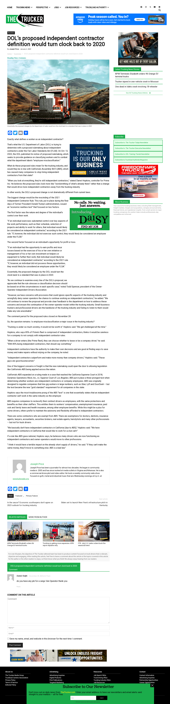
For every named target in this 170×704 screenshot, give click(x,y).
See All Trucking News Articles (137, 93)
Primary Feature (32, 496)
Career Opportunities (147, 682)
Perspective (42, 7)
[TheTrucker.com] (23, 19)
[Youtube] (154, 7)
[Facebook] (140, 7)
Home (9, 7)
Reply (18, 586)
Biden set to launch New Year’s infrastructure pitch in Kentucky (84, 503)
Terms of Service (11, 682)
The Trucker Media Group (14, 675)
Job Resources (72, 7)
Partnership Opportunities (148, 680)
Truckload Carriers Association (16, 678)
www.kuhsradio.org (21, 479)
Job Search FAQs (100, 675)
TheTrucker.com (68, 692)
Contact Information (146, 675)
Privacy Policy (10, 680)
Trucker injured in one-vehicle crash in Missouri (137, 81)
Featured (18, 496)
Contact (142, 672)
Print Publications (56, 680)
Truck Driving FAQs (100, 678)
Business (11, 33)
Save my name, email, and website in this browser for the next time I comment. (46, 638)
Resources (98, 672)
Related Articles (17, 517)
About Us (9, 672)
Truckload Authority (96, 7)
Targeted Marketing (57, 682)
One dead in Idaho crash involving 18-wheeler (136, 86)
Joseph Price (14, 49)
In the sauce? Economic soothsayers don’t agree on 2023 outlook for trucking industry (30, 503)
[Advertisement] (90, 263)
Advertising (54, 672)
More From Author (38, 517)
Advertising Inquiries (57, 675)
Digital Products (55, 678)
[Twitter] (149, 7)
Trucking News (23, 7)
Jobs (56, 7)
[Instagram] (145, 7)
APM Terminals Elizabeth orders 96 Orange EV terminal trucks (20, 544)
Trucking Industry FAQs (102, 680)
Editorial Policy (10, 685)
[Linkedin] (158, 7)
